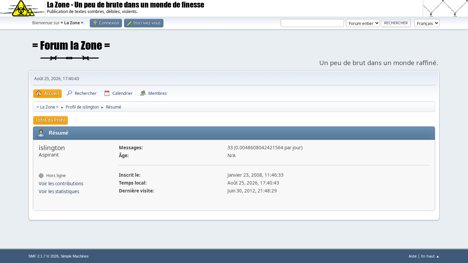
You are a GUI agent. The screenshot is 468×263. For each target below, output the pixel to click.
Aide (413, 256)
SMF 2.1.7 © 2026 (43, 256)
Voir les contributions (61, 183)
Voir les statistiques (59, 191)
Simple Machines (75, 256)
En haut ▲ (430, 256)
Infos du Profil (50, 120)
